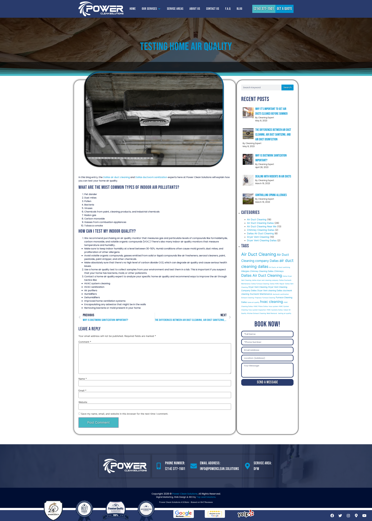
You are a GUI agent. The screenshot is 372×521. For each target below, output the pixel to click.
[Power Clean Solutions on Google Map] (356, 515)
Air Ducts (272, 267)
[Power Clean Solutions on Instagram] (348, 515)
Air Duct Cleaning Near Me (261, 226)
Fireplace (258, 298)
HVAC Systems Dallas (275, 310)
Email (82, 390)
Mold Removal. (272, 313)
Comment (84, 342)
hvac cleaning (271, 302)
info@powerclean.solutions (219, 469)
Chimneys (279, 271)
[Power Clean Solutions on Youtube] (364, 515)
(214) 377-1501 (175, 469)
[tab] (133, 8)
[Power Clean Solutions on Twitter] (340, 515)
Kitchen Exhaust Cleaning (256, 313)
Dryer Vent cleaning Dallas (269, 290)
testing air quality (284, 313)
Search (288, 87)
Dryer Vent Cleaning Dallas (262, 240)
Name (82, 379)
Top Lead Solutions (205, 497)
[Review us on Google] (214, 513)
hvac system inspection (257, 310)
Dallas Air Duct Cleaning (260, 233)
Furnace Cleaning (268, 298)
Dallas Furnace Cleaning (260, 284)
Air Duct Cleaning (256, 219)
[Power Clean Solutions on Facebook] (332, 515)
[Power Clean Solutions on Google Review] (183, 513)
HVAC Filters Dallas (261, 306)
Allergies (245, 271)
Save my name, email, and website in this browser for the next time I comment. (124, 414)
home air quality (253, 302)
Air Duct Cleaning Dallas (260, 222)
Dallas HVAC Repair (277, 284)
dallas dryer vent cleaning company (265, 280)
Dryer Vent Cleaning (258, 236)
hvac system (273, 306)
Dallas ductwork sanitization (151, 177)
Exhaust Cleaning (247, 298)
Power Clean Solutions (184, 493)
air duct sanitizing (283, 267)
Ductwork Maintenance (261, 294)
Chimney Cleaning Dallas (260, 229)
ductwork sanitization (281, 294)
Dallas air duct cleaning (116, 177)
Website (82, 402)
